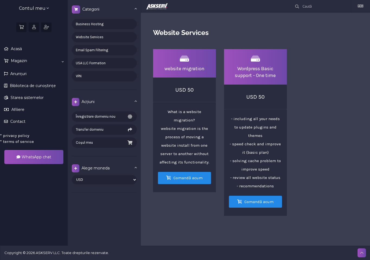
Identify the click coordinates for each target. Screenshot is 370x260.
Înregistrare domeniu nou (95, 116)
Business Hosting (89, 24)
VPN (79, 76)
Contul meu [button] (33, 8)
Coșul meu (84, 142)
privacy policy (14, 135)
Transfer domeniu (89, 129)
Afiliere (17, 109)
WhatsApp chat (36, 157)
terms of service (17, 141)
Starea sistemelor (26, 97)
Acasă (16, 48)
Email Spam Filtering (92, 50)
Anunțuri (18, 73)
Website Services (89, 37)
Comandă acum (187, 177)
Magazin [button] (18, 60)
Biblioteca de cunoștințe (32, 85)
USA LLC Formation (91, 63)
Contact (17, 121)
